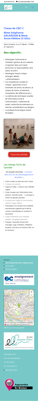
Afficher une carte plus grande (14, 328)
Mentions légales (11, 269)
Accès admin (9, 266)
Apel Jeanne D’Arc (11, 370)
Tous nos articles (19, 154)
